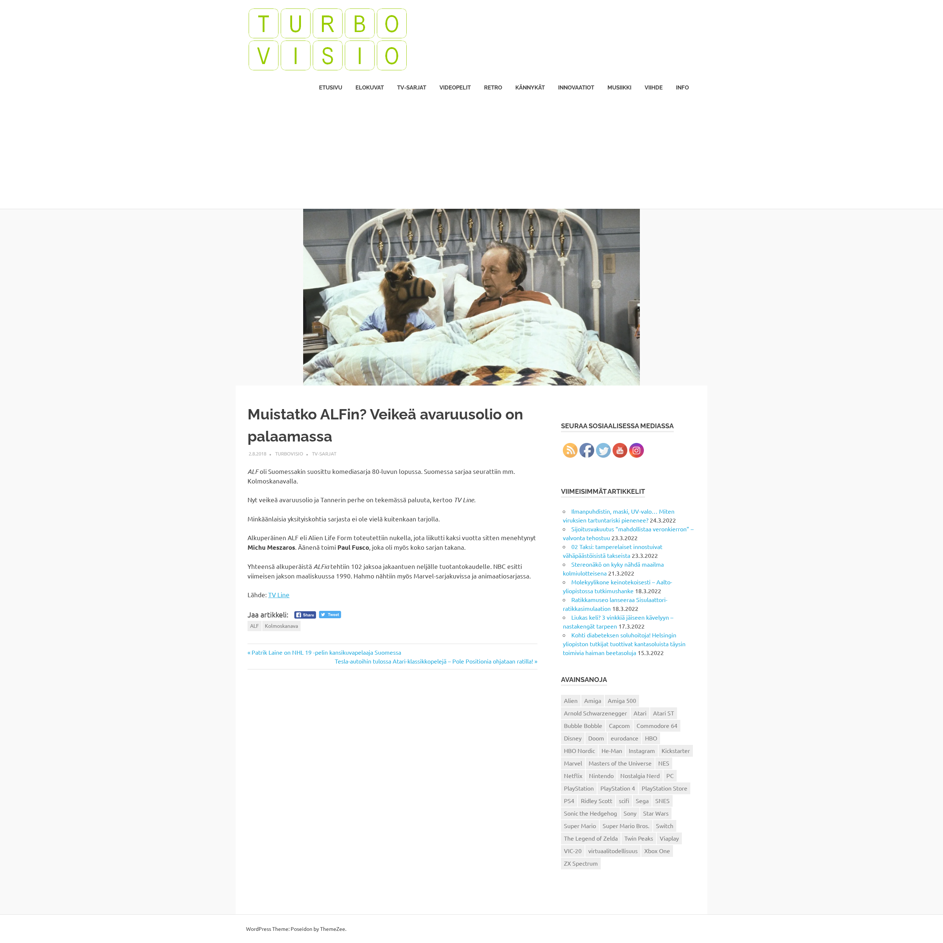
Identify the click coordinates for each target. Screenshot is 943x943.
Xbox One (657, 850)
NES (663, 763)
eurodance (624, 738)
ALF (254, 625)
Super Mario (580, 825)
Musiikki (619, 87)
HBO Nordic (579, 750)
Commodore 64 (657, 725)
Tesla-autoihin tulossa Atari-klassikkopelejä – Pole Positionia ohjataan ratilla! (434, 661)
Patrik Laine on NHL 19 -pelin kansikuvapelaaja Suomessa (326, 652)
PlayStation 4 (617, 788)
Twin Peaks (638, 838)
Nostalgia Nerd (640, 775)
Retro (493, 87)
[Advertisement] (471, 153)
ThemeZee (332, 928)
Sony (630, 813)
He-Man (612, 750)
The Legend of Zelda (591, 838)
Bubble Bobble (583, 725)
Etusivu (330, 87)
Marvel (573, 763)
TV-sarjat (411, 87)
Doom (596, 738)
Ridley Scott (596, 800)
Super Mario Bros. (626, 825)
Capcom (619, 725)
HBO (651, 738)
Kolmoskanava (281, 625)
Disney (573, 738)
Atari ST (663, 713)
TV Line (279, 594)
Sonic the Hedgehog (590, 813)
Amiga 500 (622, 700)
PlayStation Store (664, 788)
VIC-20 (573, 850)
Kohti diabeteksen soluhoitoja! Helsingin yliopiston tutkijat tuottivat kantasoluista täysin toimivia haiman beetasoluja (624, 643)
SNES (662, 800)
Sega (642, 800)
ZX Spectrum (581, 863)
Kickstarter (676, 750)
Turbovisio (289, 453)
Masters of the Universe (620, 763)
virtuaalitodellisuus (613, 850)
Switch (664, 825)
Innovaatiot (576, 87)
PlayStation (579, 788)
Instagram (642, 750)
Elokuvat (369, 87)
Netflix (573, 775)
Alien (571, 700)
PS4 (569, 800)
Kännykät (530, 87)
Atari (640, 713)
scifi (624, 800)
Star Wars (656, 813)
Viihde (654, 87)
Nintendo (601, 775)
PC (670, 775)
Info (682, 87)
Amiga (592, 700)
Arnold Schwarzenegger (595, 713)
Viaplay (669, 838)
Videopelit (455, 87)
